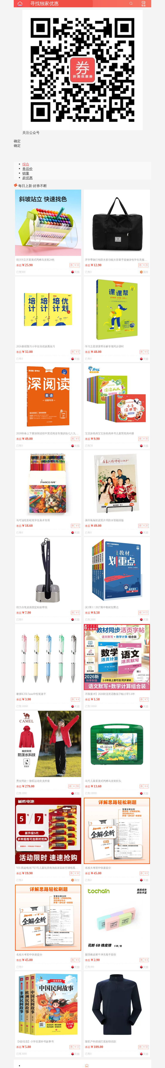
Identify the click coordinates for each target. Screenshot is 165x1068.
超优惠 (27, 178)
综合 (25, 164)
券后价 (27, 169)
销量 (25, 173)
